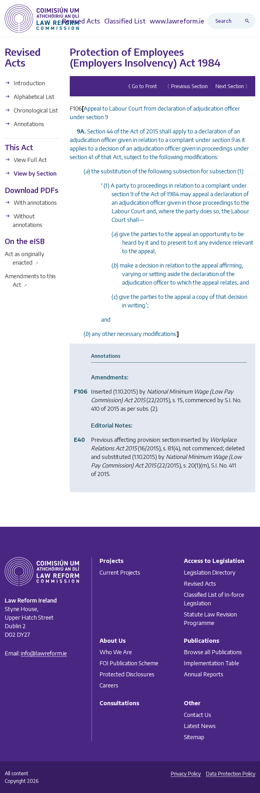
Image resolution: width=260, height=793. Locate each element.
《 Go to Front (141, 86)
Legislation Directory (210, 572)
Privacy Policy (186, 773)
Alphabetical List (33, 96)
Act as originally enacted (24, 258)
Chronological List (35, 110)
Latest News (200, 725)
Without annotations (27, 220)
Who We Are (116, 651)
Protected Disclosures (127, 674)
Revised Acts (200, 583)
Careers (109, 685)
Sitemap (194, 736)
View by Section (34, 173)
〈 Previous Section (186, 86)
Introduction (28, 83)
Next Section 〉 (232, 86)
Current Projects (120, 572)
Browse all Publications (213, 651)
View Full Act (29, 159)
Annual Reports (203, 674)
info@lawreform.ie (44, 653)
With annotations (34, 202)
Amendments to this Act (30, 280)
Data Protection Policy (230, 773)
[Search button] (248, 21)
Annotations (28, 123)
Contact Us (197, 714)
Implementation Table (211, 663)
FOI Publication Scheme (129, 663)
